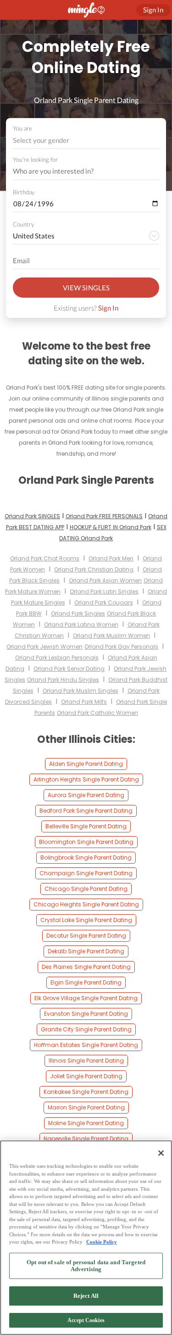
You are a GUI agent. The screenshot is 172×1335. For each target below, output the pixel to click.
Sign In (108, 308)
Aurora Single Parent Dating (86, 795)
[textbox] (85, 140)
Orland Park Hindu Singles (63, 680)
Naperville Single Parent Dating (86, 1139)
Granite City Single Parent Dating (86, 1029)
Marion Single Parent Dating (86, 1107)
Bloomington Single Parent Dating (86, 842)
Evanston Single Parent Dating (86, 1014)
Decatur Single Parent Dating (86, 935)
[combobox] (86, 140)
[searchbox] (80, 171)
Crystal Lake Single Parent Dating (86, 920)
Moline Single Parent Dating (86, 1123)
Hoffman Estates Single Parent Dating (86, 1045)
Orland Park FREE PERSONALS (104, 516)
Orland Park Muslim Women (111, 635)
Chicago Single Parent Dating (86, 889)
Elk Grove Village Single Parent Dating (86, 998)
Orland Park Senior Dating (69, 669)
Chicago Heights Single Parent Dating (86, 904)
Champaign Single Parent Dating (86, 873)
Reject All (86, 1295)
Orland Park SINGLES (32, 516)
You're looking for (35, 160)
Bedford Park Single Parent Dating (86, 811)
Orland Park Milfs (84, 702)
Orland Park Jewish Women (44, 647)
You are (22, 128)
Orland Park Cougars (103, 602)
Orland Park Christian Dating (93, 569)
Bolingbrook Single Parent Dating (86, 857)
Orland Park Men (111, 558)
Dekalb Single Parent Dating (86, 951)
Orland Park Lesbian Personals (57, 658)
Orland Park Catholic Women (97, 713)
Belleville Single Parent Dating (86, 826)
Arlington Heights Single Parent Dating (86, 779)
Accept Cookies (86, 1320)
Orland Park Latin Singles (104, 591)
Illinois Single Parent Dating (86, 1060)
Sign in (153, 10)
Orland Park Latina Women (81, 624)
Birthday (23, 192)
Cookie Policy (101, 1241)
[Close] (161, 1153)
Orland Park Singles (78, 613)
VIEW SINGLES (86, 287)
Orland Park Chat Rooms (44, 558)
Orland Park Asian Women (105, 580)
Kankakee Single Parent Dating (86, 1092)
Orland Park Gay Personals (121, 647)
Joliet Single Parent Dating (86, 1076)
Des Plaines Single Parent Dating (86, 967)
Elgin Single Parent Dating (86, 982)
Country (23, 224)
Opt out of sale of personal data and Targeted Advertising (86, 1266)
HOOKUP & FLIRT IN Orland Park (110, 527)
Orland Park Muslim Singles (80, 691)
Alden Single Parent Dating (86, 764)
